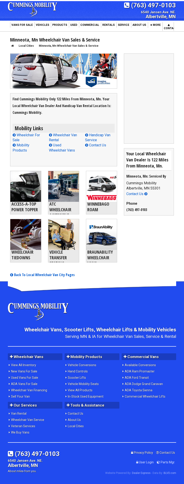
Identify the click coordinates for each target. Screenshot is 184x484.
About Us (139, 24)
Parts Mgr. (167, 462)
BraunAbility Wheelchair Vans (100, 257)
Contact (169, 28)
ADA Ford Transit (137, 377)
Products (59, 24)
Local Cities (76, 426)
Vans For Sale (22, 24)
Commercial (89, 24)
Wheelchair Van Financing (29, 390)
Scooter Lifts (77, 377)
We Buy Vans (20, 432)
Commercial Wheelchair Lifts (145, 396)
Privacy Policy (143, 452)
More (156, 24)
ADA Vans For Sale (24, 384)
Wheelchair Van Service (27, 420)
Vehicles (42, 24)
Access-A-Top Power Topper (24, 206)
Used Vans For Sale (24, 377)
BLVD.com (170, 473)
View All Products (80, 390)
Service (123, 24)
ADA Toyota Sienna (138, 390)
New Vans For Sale (24, 371)
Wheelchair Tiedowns (22, 254)
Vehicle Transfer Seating (58, 257)
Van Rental (18, 413)
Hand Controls (78, 371)
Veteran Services (23, 426)
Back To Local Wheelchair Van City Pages (44, 274)
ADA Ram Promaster (140, 371)
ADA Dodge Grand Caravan (144, 384)
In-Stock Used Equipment (85, 396)
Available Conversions (140, 365)
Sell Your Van (20, 396)
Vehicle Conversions (82, 365)
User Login (146, 462)
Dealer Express (141, 473)
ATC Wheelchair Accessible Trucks (60, 212)
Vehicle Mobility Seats (83, 384)
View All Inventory (23, 365)
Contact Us (97, 145)
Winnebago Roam (98, 206)
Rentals (108, 24)
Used (73, 24)
